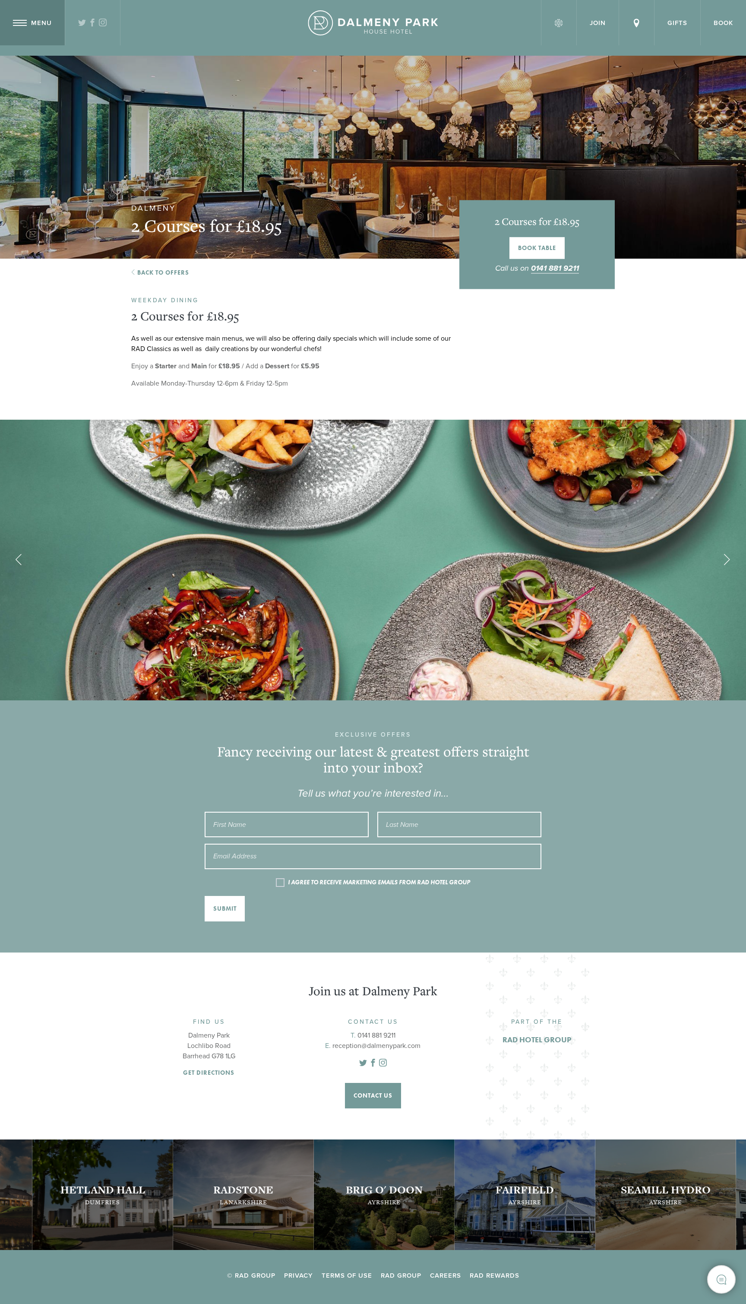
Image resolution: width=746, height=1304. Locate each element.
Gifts (677, 23)
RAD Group (401, 1275)
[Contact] (636, 22)
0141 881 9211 (555, 268)
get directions (208, 1072)
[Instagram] (103, 23)
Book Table (537, 248)
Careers (445, 1275)
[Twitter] (82, 23)
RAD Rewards (494, 1275)
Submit (225, 908)
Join (598, 23)
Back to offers (163, 272)
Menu (41, 23)
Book (723, 23)
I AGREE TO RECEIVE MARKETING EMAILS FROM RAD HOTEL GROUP (379, 882)
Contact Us (373, 1095)
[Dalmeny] (373, 22)
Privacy (298, 1275)
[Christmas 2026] (558, 22)
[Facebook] (93, 23)
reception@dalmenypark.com (376, 1045)
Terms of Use (347, 1275)
